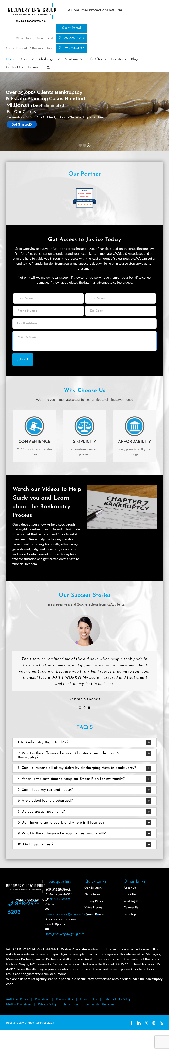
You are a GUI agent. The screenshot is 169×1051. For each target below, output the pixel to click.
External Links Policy (117, 999)
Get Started (20, 124)
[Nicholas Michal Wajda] (84, 188)
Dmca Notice (64, 999)
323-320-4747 (73, 48)
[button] (48, 67)
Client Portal (71, 28)
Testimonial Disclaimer (100, 1004)
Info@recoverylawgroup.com (65, 934)
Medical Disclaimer (18, 1004)
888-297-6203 (73, 38)
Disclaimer (42, 999)
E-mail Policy (88, 999)
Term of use (70, 1004)
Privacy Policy (47, 1004)
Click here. (139, 969)
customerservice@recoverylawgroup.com (73, 914)
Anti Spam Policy (17, 999)
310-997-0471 (60, 899)
